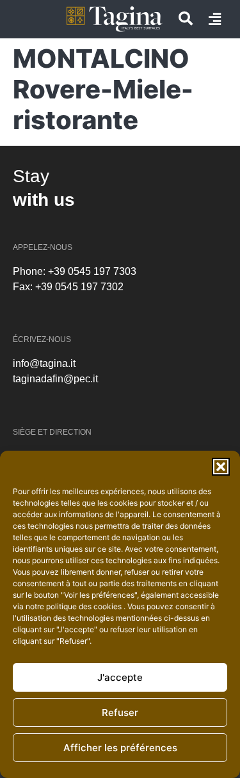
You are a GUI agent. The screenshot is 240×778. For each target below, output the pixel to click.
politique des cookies (85, 606)
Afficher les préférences (120, 748)
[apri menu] (215, 19)
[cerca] (186, 19)
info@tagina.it (44, 363)
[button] (220, 466)
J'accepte (120, 677)
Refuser (120, 712)
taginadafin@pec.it (55, 378)
